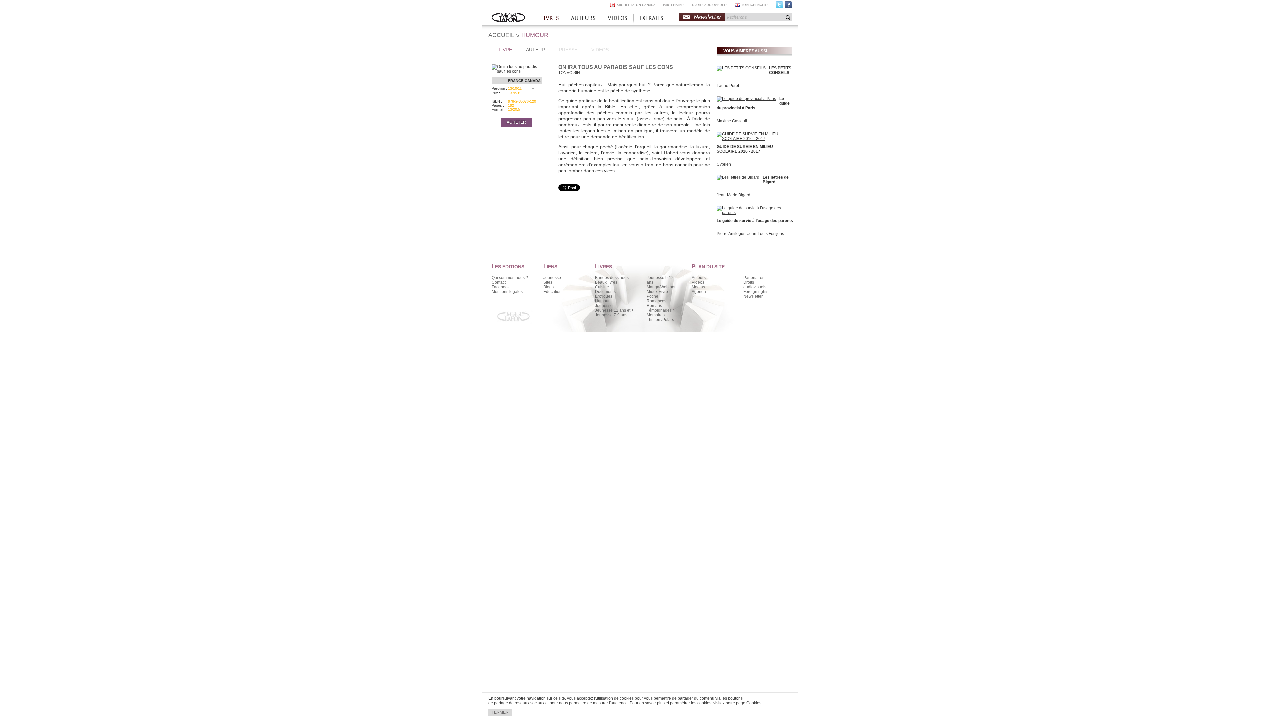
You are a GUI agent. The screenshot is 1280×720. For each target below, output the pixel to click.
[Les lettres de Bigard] (738, 177)
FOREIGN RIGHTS (755, 5)
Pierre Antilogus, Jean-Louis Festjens (750, 233)
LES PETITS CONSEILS (780, 70)
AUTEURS (583, 18)
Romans (654, 305)
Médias (698, 287)
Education (552, 291)
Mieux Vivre (657, 291)
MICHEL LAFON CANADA (636, 5)
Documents (605, 291)
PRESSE (568, 49)
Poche (652, 296)
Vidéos (698, 282)
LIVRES (550, 18)
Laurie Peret (728, 85)
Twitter (779, 6)
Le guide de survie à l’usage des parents (755, 220)
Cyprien (724, 164)
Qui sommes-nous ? (510, 277)
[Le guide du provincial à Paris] (746, 98)
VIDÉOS (617, 18)
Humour (602, 301)
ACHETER (516, 122)
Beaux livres (606, 282)
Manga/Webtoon (662, 287)
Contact (499, 282)
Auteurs (699, 277)
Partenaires (753, 277)
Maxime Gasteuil (732, 121)
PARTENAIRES (673, 5)
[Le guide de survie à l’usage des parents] (753, 212)
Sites (547, 282)
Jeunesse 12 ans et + (614, 310)
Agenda (699, 291)
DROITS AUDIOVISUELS (709, 5)
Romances (656, 301)
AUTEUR (535, 49)
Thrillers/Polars (660, 319)
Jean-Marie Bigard (733, 195)
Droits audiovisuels (754, 284)
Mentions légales (507, 291)
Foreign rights (755, 291)
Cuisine (602, 287)
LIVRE (505, 49)
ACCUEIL (501, 35)
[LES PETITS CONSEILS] (741, 68)
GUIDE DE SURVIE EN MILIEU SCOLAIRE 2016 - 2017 (745, 149)
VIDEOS (600, 49)
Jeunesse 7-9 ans (611, 315)
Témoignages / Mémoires (660, 312)
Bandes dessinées (612, 277)
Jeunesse (552, 277)
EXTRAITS (651, 18)
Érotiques (603, 296)
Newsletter (707, 17)
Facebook (788, 6)
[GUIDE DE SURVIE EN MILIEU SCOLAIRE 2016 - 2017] (753, 138)
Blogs (548, 287)
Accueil (508, 18)
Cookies (753, 703)
